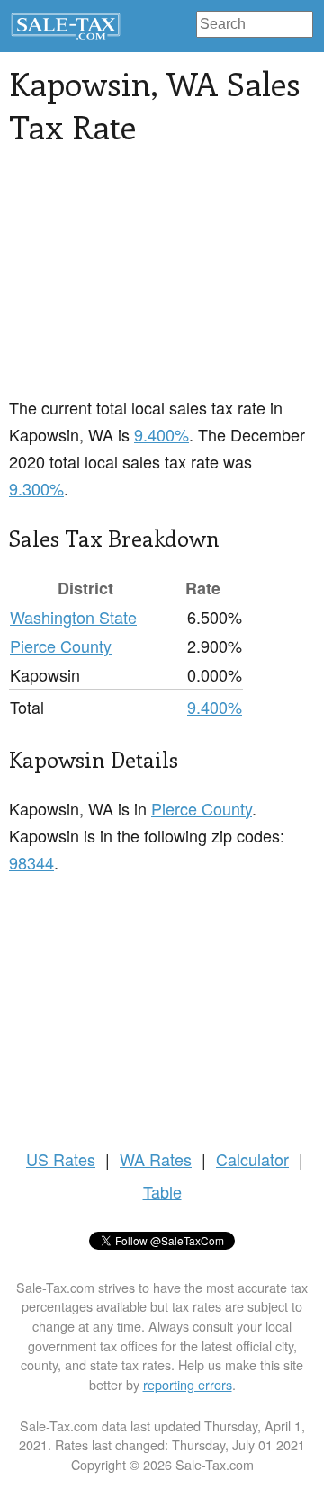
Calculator (252, 1159)
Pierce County (61, 645)
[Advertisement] (162, 281)
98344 (31, 862)
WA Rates (156, 1159)
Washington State (73, 616)
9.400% (161, 434)
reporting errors (187, 1384)
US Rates (60, 1159)
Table (162, 1191)
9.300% (36, 488)
